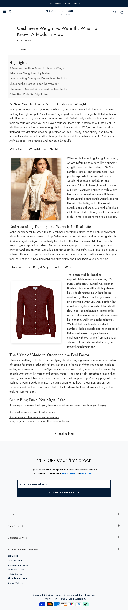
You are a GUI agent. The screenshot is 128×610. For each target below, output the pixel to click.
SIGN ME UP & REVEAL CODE (64, 492)
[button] (4, 11)
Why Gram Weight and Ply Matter (29, 73)
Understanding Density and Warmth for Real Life (38, 79)
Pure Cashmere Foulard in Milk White (94, 190)
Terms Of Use (66, 598)
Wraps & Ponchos (16, 569)
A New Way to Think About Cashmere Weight (37, 68)
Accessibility (80, 598)
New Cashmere (15, 560)
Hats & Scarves (15, 573)
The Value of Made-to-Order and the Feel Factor (38, 89)
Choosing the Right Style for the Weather (34, 84)
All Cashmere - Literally (18, 578)
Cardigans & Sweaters (18, 564)
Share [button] (23, 49)
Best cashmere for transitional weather (32, 412)
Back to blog (66, 434)
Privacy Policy (50, 598)
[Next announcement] (121, 3)
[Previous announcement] (6, 3)
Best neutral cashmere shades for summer (34, 417)
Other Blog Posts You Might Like (28, 94)
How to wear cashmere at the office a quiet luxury (39, 421)
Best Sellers (13, 555)
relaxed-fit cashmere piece (25, 254)
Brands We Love (15, 582)
